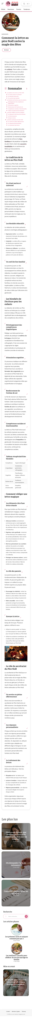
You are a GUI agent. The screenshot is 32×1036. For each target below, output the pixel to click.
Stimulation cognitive (13, 105)
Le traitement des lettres (14, 125)
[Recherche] (24, 3)
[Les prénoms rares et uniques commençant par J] (16, 929)
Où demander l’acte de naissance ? (16, 863)
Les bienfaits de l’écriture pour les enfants (16, 100)
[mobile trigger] (3, 3)
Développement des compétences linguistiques (16, 102)
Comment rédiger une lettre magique (15, 112)
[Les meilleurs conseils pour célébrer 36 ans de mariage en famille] (16, 948)
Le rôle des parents (12, 116)
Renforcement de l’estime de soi (15, 107)
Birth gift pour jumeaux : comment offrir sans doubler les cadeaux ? (16, 981)
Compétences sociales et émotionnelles (17, 108)
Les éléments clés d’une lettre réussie (16, 114)
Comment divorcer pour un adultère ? (16, 892)
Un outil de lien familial (13, 98)
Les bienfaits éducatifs (13, 96)
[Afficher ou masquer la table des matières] (24, 89)
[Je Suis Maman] (11, 3)
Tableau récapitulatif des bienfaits (16, 110)
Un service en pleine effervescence (16, 121)
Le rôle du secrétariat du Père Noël (15, 119)
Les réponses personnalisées (14, 123)
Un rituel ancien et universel (14, 94)
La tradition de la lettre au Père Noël (15, 92)
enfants (9, 69)
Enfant (6, 50)
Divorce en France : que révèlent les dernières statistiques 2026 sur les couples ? (16, 835)
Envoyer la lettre (12, 118)
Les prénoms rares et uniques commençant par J (16, 937)
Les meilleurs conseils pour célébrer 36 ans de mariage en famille (16, 957)
